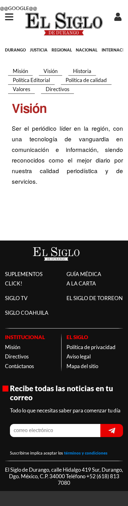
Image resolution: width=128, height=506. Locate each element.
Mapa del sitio (82, 366)
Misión (20, 71)
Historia (82, 71)
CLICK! (13, 283)
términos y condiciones (85, 452)
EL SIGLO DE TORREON (94, 298)
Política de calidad (86, 80)
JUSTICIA (39, 49)
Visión (50, 71)
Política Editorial (31, 80)
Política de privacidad (91, 347)
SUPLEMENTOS (24, 274)
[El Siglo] (56, 267)
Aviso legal (78, 356)
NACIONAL (87, 49)
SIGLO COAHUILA (26, 312)
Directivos (57, 89)
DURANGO (15, 49)
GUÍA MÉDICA (83, 274)
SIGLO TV (16, 298)
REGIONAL (62, 49)
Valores (21, 89)
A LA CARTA (81, 283)
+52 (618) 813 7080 (88, 479)
